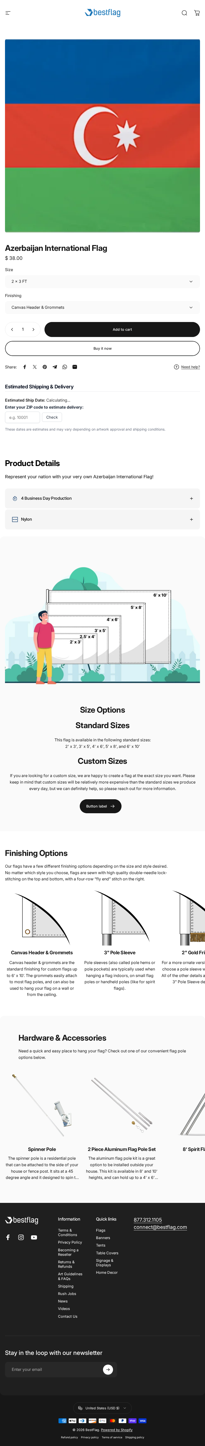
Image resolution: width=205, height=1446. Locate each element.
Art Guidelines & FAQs (70, 1276)
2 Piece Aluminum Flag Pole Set (122, 1149)
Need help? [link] (190, 367)
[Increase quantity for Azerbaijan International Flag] (34, 329)
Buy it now (103, 348)
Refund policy (69, 1437)
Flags (101, 1230)
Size (9, 269)
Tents (101, 1245)
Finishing (13, 295)
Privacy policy (90, 1437)
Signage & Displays (104, 1262)
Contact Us (68, 1316)
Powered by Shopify (116, 1430)
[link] (101, 806)
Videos (64, 1308)
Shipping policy (134, 1437)
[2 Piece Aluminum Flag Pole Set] (121, 1105)
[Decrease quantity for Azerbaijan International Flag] (11, 329)
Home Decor (107, 1272)
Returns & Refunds (66, 1264)
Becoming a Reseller (68, 1252)
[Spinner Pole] (42, 1105)
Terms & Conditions (67, 1232)
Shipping (66, 1286)
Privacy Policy (70, 1242)
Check (52, 417)
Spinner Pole (42, 1149)
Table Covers (107, 1253)
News (63, 1301)
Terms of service (112, 1437)
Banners (103, 1238)
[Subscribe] (108, 1370)
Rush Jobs (67, 1293)
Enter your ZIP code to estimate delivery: (44, 407)
